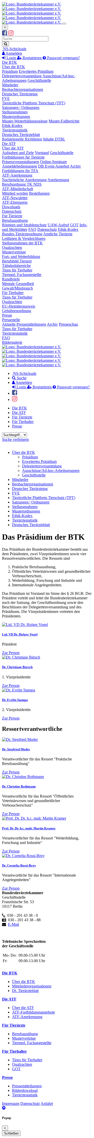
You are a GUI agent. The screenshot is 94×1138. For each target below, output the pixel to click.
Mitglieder (10, 85)
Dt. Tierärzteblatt (25, 990)
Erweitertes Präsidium (36, 71)
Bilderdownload (25, 1090)
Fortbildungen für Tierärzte (23, 157)
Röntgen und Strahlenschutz (24, 225)
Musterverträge (14, 252)
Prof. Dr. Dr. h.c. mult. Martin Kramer (29, 828)
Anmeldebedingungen (19, 166)
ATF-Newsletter (15, 198)
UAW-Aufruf (58, 225)
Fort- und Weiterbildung (21, 256)
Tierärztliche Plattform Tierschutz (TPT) (33, 103)
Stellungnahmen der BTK (22, 243)
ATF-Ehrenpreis (15, 202)
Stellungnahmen (15, 112)
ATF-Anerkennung (17, 175)
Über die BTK (13, 67)
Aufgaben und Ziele (18, 153)
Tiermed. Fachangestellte (21, 274)
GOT (74, 225)
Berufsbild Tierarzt (17, 261)
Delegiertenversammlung (22, 76)
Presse (7, 315)
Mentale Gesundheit (18, 283)
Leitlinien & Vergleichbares (23, 238)
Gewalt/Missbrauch (17, 288)
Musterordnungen (16, 116)
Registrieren (32, 58)
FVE (6, 98)
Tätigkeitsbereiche (16, 265)
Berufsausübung (15, 220)
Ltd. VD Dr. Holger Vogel (20, 634)
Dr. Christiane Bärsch (17, 667)
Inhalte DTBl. (54, 139)
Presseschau (68, 324)
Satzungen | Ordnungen (20, 107)
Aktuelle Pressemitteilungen (24, 324)
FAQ (32, 229)
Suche (21, 378)
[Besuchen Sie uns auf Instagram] (11, 34)
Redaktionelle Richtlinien (22, 139)
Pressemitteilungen (27, 1086)
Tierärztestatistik (15, 130)
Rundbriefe (11, 279)
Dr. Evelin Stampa (15, 700)
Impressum (10, 1103)
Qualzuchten (12, 247)
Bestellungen (39, 193)
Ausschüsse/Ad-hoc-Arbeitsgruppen (50, 470)
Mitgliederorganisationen (31, 986)
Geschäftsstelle (39, 80)
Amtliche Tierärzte (57, 234)
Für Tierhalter (13, 293)
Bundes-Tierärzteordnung (22, 234)
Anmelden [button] (13, 53)
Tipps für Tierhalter (17, 270)
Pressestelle (11, 320)
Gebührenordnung (16, 311)
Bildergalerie (12, 342)
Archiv (75, 166)
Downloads (11, 207)
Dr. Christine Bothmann (19, 786)
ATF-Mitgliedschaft (17, 189)
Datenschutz (12, 211)
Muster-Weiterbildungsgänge (25, 121)
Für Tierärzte (12, 216)
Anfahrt (47, 1103)
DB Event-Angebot (53, 166)
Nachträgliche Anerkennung (24, 180)
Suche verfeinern (15, 439)
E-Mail (13, 924)
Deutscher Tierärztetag (20, 94)
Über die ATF (13, 148)
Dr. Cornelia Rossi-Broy (19, 865)
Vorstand (42, 153)
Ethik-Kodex (12, 125)
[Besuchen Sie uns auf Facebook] (5, 34)
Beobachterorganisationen (22, 89)
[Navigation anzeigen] (64, 23)
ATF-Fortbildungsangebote (33, 1012)
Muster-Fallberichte (64, 121)
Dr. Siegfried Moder (16, 749)
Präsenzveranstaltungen (20, 162)
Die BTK (9, 62)
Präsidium (10, 71)
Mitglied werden (15, 193)
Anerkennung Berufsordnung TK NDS (35, 182)
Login (11, 58)
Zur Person (11, 653)
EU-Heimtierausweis (18, 306)
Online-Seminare (53, 162)
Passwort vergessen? (63, 58)
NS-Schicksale (14, 49)
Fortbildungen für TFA (20, 171)
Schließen (11, 1133)
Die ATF (9, 143)
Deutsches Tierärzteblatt (21, 134)
